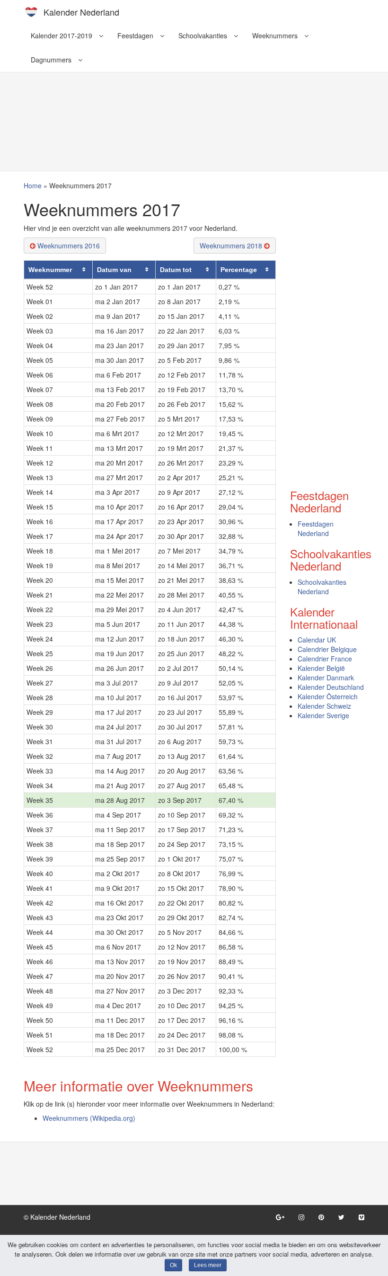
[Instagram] (301, 1217)
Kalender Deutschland (331, 687)
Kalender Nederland (81, 12)
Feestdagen (136, 35)
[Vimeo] (361, 1217)
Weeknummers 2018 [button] (232, 245)
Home (33, 185)
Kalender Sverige (323, 715)
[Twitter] (341, 1217)
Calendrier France (325, 658)
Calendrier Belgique (327, 649)
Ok (173, 1265)
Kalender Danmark (326, 677)
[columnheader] (58, 269)
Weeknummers (276, 35)
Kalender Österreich (328, 696)
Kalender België (321, 668)
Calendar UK (317, 639)
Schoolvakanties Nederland (322, 586)
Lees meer (207, 1265)
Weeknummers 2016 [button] (67, 245)
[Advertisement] (194, 97)
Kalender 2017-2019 (62, 35)
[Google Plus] (280, 1217)
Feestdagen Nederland (316, 528)
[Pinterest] (321, 1217)
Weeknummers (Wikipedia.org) (89, 1118)
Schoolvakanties (203, 35)
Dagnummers (52, 59)
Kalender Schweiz (324, 706)
